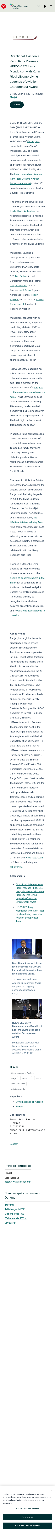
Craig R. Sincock (18, 285)
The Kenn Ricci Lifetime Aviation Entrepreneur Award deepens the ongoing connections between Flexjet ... (26, 986)
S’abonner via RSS (14, 1213)
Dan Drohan (21, 276)
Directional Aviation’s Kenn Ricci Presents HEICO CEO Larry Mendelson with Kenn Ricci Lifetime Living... (27, 968)
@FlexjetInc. (16, 867)
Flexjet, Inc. (33, 141)
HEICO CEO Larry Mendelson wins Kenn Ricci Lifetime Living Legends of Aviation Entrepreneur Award (30, 914)
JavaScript (10, 1222)
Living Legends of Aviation (28, 174)
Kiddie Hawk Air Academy (23, 211)
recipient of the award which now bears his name (27, 392)
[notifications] (45, 6)
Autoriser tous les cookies (27, 1525)
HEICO (38, 1078)
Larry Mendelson (18, 1084)
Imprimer (9, 1204)
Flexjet (13, 97)
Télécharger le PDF (15, 1209)
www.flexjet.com (34, 857)
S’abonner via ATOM (16, 1218)
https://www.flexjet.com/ (18, 1181)
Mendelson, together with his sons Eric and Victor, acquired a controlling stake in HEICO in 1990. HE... (26, 1048)
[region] (27, 1508)
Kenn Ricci (26, 1078)
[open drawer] (51, 6)
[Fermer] (51, 1490)
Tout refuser (27, 1517)
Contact (14, 1144)
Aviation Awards (18, 1089)
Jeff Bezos (25, 290)
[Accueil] (14, 6)
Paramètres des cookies (27, 1509)
